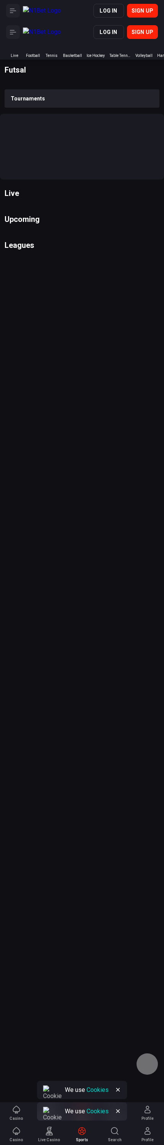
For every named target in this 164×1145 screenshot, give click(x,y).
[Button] (13, 11)
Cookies (98, 1111)
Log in (108, 11)
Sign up (142, 11)
